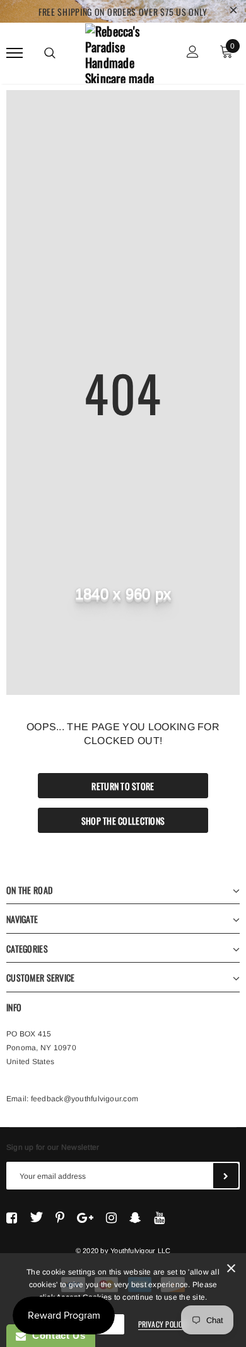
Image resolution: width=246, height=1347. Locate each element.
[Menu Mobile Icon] (14, 53)
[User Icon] (193, 53)
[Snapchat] (135, 1217)
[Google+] (85, 1217)
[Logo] (121, 51)
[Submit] (225, 1175)
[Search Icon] (50, 53)
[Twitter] (36, 1217)
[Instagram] (111, 1217)
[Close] (231, 1270)
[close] (233, 11)
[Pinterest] (60, 1217)
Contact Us (55, 1335)
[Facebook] (11, 1217)
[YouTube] (159, 1217)
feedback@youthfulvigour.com (84, 1098)
